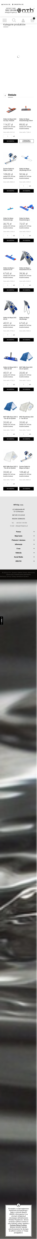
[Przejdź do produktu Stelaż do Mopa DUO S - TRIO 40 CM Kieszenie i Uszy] (10, 356)
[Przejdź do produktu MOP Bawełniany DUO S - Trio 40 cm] (26, 406)
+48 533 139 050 (19, 523)
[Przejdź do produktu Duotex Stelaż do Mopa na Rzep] (10, 158)
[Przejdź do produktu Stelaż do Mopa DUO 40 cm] (10, 307)
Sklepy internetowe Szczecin (20, 576)
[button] (4, 20)
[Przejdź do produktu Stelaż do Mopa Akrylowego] (26, 307)
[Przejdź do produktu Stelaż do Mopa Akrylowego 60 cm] (26, 158)
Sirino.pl (9, 576)
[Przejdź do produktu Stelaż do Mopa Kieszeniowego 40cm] (26, 108)
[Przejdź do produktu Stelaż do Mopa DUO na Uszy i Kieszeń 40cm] (10, 108)
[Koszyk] (32, 20)
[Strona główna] (25, 10)
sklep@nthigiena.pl (11, 12)
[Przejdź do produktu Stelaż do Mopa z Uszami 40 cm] (10, 257)
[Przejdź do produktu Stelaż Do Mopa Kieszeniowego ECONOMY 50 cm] (10, 207)
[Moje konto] (23, 20)
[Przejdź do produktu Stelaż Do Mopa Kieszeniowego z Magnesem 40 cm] (26, 207)
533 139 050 (11, 10)
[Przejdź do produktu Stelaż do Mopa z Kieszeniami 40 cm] (26, 257)
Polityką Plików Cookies (18, 1225)
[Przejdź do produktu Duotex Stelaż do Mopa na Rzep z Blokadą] (26, 456)
